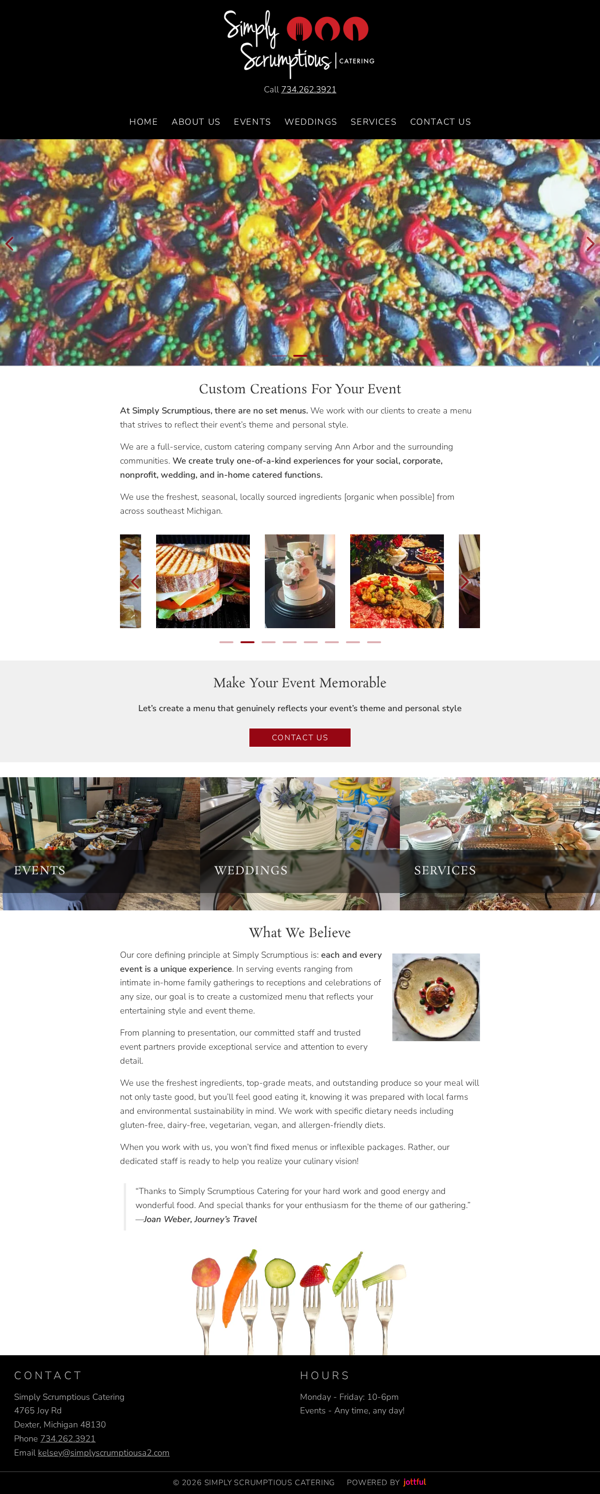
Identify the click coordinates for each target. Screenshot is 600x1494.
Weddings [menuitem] (311, 122)
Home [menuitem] (143, 122)
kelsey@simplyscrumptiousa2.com (104, 1452)
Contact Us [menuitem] (441, 122)
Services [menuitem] (374, 122)
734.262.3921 (309, 89)
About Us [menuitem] (196, 122)
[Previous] (9, 244)
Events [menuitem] (252, 122)
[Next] (591, 244)
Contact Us (300, 737)
